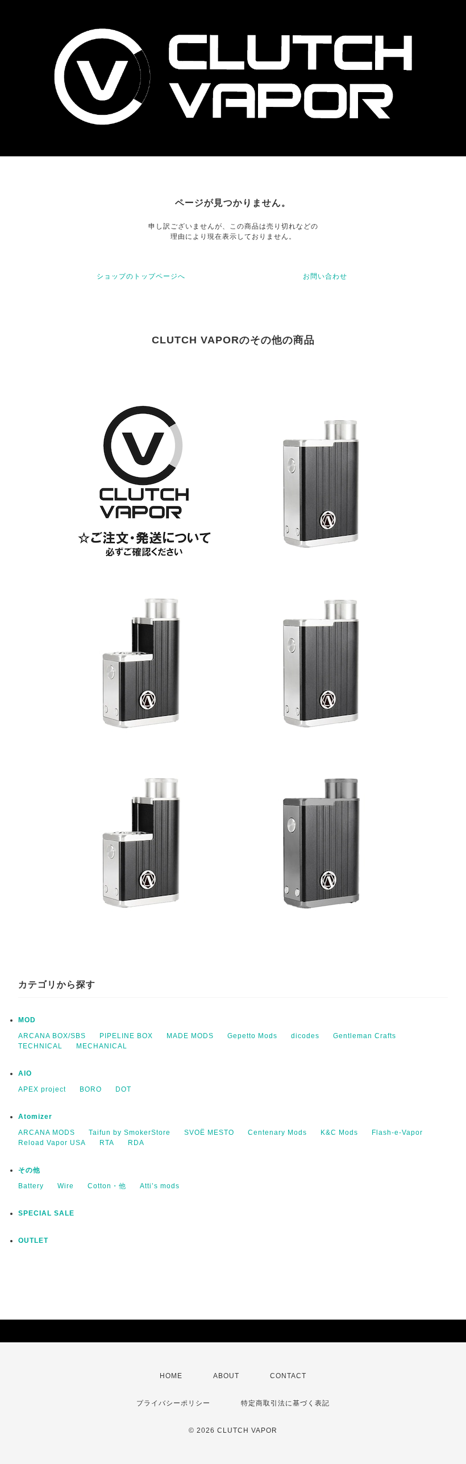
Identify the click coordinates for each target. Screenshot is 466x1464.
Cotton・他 (107, 1186)
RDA (136, 1143)
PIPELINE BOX (126, 1036)
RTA (106, 1143)
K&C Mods (339, 1133)
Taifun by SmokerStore (129, 1133)
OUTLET (33, 1241)
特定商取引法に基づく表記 (285, 1403)
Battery (31, 1186)
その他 (29, 1170)
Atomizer (35, 1117)
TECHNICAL (40, 1046)
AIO (25, 1073)
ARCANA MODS (46, 1133)
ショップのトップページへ (141, 276)
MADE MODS (190, 1036)
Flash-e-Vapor (397, 1133)
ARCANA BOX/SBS (52, 1036)
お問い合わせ (325, 276)
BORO (91, 1089)
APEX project (42, 1089)
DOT (123, 1089)
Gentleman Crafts (364, 1036)
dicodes (305, 1036)
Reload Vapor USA (52, 1143)
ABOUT (226, 1376)
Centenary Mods (277, 1133)
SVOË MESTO (209, 1133)
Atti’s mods (160, 1186)
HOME (171, 1376)
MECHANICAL (101, 1046)
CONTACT (288, 1376)
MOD (27, 1020)
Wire (65, 1186)
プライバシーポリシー (173, 1403)
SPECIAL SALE (46, 1213)
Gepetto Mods (252, 1036)
